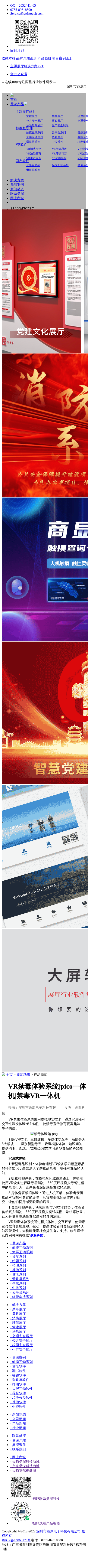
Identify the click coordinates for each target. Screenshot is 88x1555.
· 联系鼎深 (18, 1436)
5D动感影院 (59, 158)
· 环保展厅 (18, 1322)
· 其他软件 (18, 1402)
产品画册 (44, 58)
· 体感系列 (18, 1283)
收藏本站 (8, 58)
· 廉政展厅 (18, 1314)
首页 (13, 99)
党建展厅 (31, 116)
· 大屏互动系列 (21, 1252)
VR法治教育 (33, 153)
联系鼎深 (17, 193)
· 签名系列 (18, 1274)
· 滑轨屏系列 (19, 1279)
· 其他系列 (18, 1270)
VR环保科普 (59, 153)
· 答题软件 (18, 1375)
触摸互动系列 (34, 132)
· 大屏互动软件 (21, 1389)
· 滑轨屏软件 (19, 1380)
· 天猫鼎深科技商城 (25, 1461)
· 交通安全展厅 (21, 1336)
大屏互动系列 (34, 137)
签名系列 (57, 137)
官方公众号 (18, 74)
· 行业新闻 (18, 1428)
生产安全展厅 (60, 125)
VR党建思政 (59, 148)
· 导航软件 (18, 1393)
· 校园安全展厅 (21, 1345)
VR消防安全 (33, 148)
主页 (9, 1074)
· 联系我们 (18, 1449)
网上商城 (17, 198)
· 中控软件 (18, 1406)
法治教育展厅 (34, 125)
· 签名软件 (18, 1366)
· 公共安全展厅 (21, 1340)
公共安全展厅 (34, 120)
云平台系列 (59, 132)
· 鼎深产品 (18, 1243)
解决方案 (17, 180)
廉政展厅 (57, 120)
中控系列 (57, 141)
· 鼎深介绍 (18, 1440)
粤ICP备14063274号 (16, 1540)
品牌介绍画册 (26, 58)
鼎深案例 (17, 184)
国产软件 (22, 161)
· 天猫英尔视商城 (23, 1470)
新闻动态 (17, 189)
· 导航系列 (18, 1256)
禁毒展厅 (57, 116)
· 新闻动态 (18, 1414)
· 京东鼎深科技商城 (25, 1466)
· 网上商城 (18, 1457)
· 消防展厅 (18, 1318)
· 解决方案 (18, 1305)
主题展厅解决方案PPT (27, 66)
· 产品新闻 (18, 1423)
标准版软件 (24, 128)
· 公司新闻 (18, 1419)
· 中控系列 (18, 1288)
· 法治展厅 (18, 1331)
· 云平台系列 (19, 1292)
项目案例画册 (62, 58)
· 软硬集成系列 (21, 1297)
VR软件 (21, 144)
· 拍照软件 (18, 1384)
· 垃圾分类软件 (21, 1397)
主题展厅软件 (26, 112)
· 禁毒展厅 (18, 1309)
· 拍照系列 (18, 1265)
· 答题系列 (18, 1261)
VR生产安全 (33, 158)
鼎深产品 (17, 104)
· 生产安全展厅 (21, 1349)
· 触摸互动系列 (21, 1247)
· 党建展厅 (18, 1327)
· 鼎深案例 (18, 1357)
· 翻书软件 (18, 1371)
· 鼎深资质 (18, 1445)
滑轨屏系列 (33, 141)
